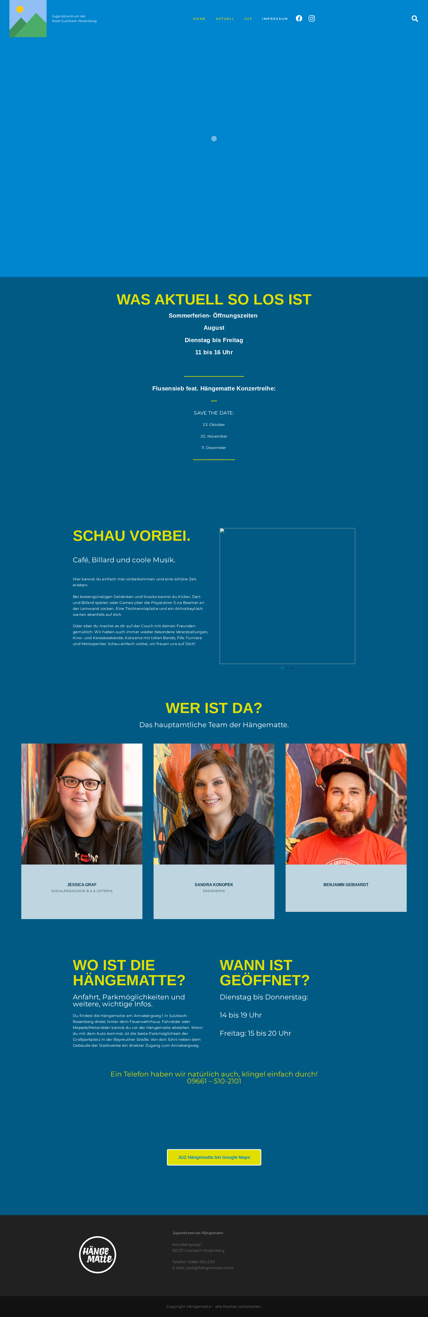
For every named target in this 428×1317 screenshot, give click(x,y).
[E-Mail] (87, 902)
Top (416, 1305)
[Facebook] (299, 18)
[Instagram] (312, 18)
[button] (237, 18)
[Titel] (28, 18)
